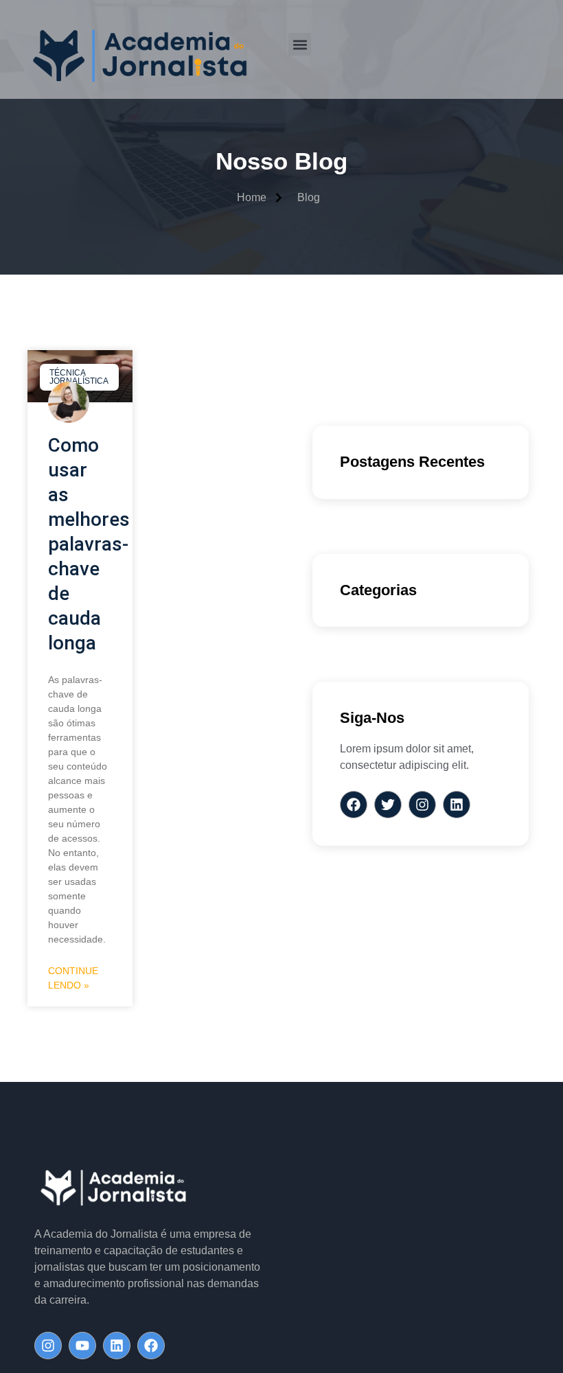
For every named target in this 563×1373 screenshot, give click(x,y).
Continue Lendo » (73, 978)
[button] (299, 44)
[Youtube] (82, 1345)
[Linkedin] (116, 1345)
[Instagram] (48, 1345)
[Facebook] (151, 1345)
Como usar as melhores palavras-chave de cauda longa (89, 544)
